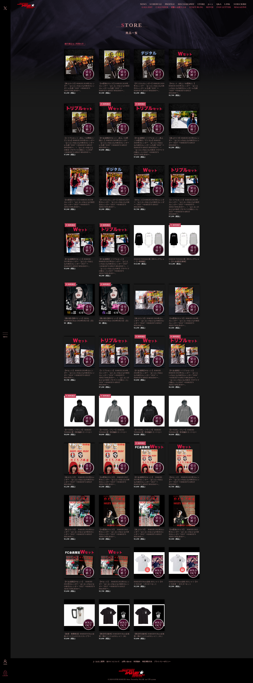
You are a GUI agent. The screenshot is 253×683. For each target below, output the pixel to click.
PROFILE (170, 4)
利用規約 (137, 661)
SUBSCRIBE (240, 4)
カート (210, 4)
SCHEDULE (156, 4)
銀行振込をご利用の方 (74, 44)
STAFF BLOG (196, 7)
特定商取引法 (147, 661)
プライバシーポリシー (162, 661)
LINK (227, 4)
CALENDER (162, 7)
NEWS (143, 4)
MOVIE (210, 7)
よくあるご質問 (98, 661)
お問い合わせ (127, 661)
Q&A (218, 4)
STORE (201, 4)
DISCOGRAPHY (186, 4)
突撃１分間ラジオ (178, 7)
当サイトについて (113, 661)
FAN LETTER (224, 7)
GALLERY (147, 7)
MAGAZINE (240, 7)
